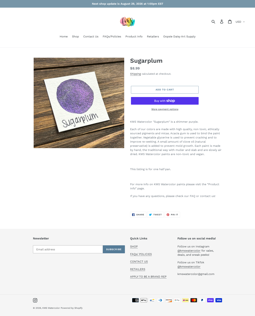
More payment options (164, 109)
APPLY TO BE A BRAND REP (148, 276)
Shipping (135, 73)
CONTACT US (139, 261)
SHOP (134, 246)
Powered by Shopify (72, 308)
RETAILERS (137, 269)
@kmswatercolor (189, 250)
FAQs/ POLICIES (141, 254)
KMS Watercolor (51, 308)
